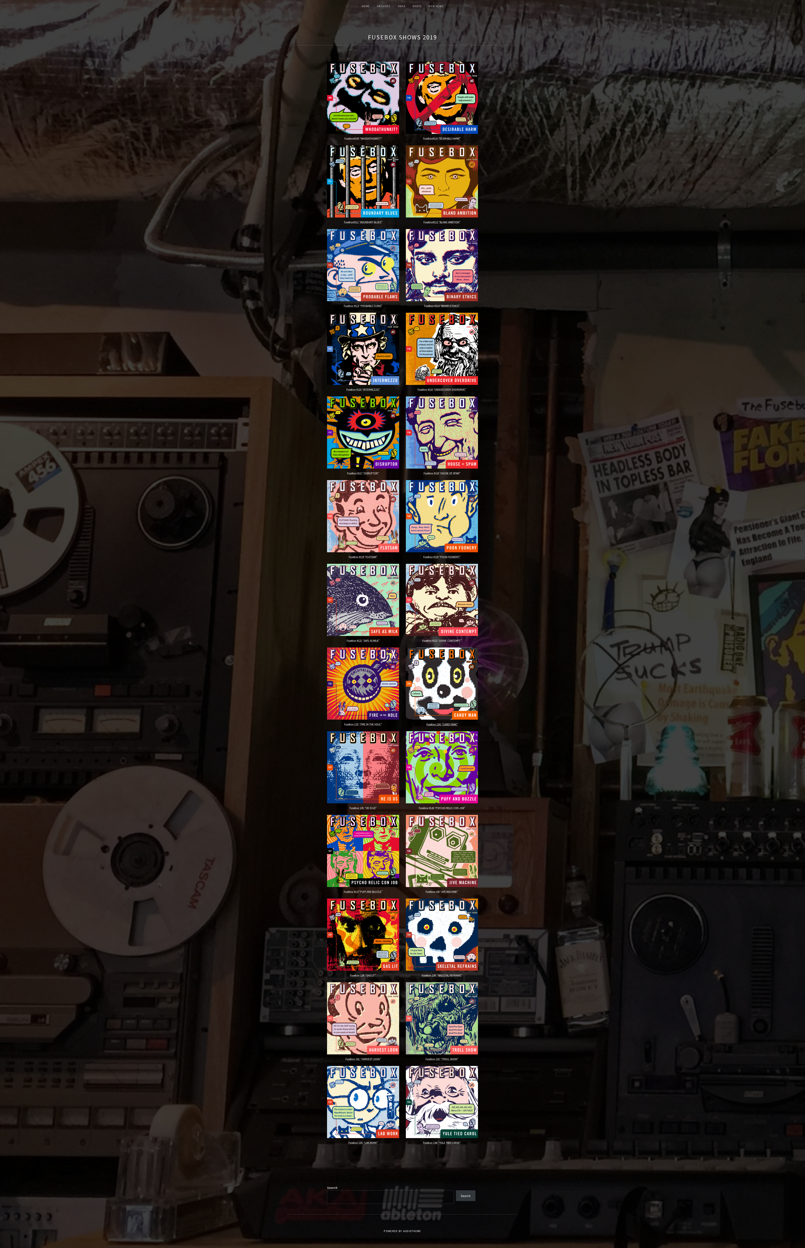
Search (332, 1187)
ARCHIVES (383, 6)
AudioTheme (412, 1231)
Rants (417, 6)
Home (366, 6)
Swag (401, 6)
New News (436, 6)
